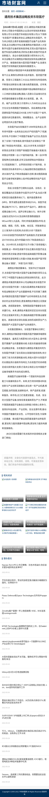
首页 (13, 11)
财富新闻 (20, 11)
